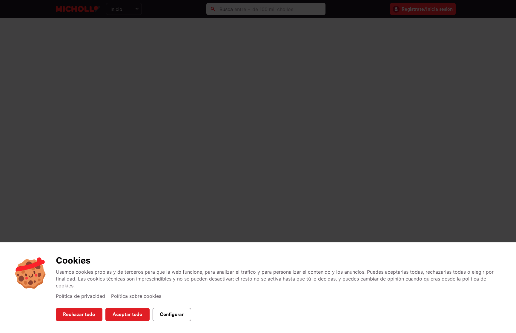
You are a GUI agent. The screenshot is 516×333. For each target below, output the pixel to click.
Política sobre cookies (136, 296)
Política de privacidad (80, 296)
